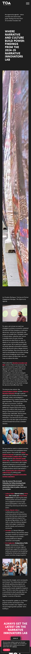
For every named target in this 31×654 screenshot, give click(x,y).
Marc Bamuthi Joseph (19, 458)
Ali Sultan (8, 530)
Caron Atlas (5, 460)
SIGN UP (15, 638)
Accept (7, 649)
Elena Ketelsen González (20, 460)
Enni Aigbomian (10, 543)
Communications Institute (9, 391)
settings (15, 646)
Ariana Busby (23, 495)
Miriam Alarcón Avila (11, 510)
